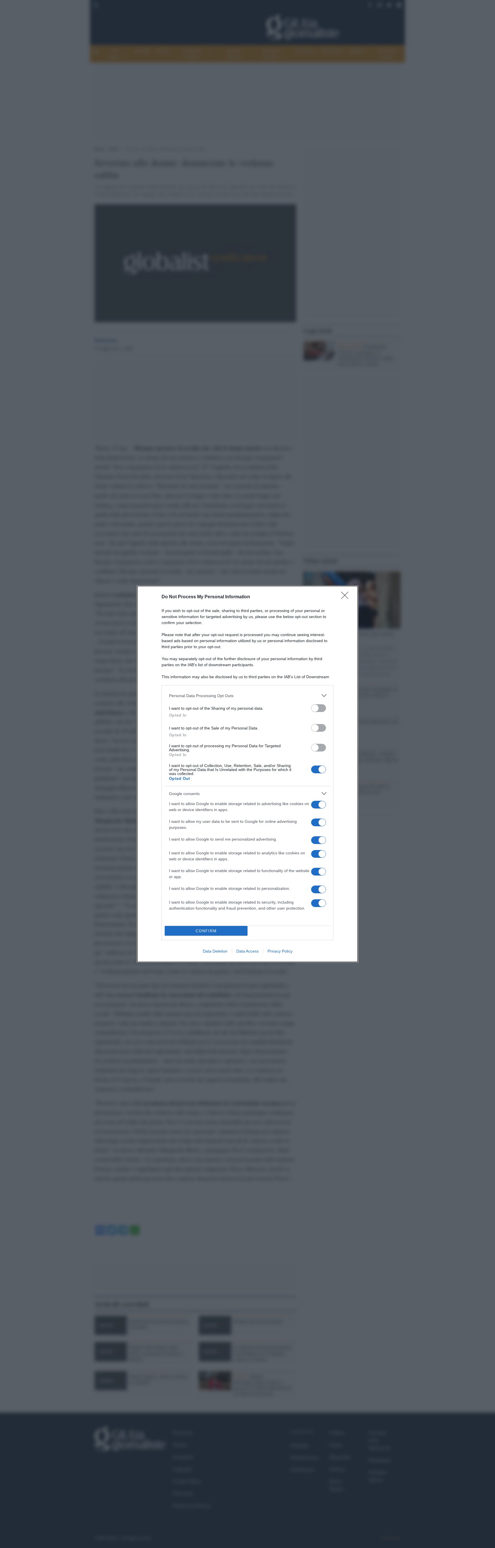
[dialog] (247, 774)
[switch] (318, 708)
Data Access (247, 951)
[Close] (346, 597)
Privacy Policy (280, 951)
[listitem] (247, 696)
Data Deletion (215, 951)
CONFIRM (206, 931)
